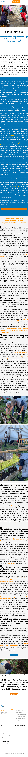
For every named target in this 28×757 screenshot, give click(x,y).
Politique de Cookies (20, 716)
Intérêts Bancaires (6, 734)
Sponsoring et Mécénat (21, 734)
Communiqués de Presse (21, 730)
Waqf (3, 737)
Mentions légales (19, 712)
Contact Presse (19, 728)
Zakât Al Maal (5, 732)
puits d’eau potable (20, 352)
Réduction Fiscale (6, 728)
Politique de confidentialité (19, 721)
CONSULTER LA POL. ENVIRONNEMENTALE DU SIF (14, 209)
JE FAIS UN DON (14, 694)
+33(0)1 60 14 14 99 (5, 709)
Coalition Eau (11, 563)
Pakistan (12, 135)
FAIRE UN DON (16, 1)
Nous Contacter (19, 710)
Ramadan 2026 (5, 730)
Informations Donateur (21, 714)
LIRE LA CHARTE (14, 655)
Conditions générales (20, 718)
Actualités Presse (19, 732)
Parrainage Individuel (6, 735)
